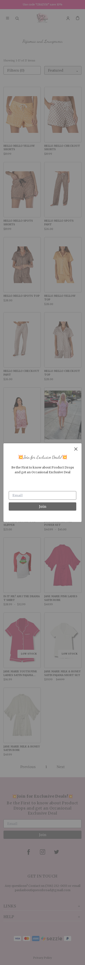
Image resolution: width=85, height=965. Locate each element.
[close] (76, 449)
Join (42, 506)
